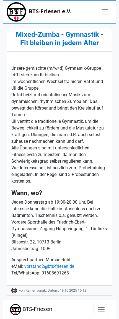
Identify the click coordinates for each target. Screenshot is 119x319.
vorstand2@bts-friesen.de (49, 266)
